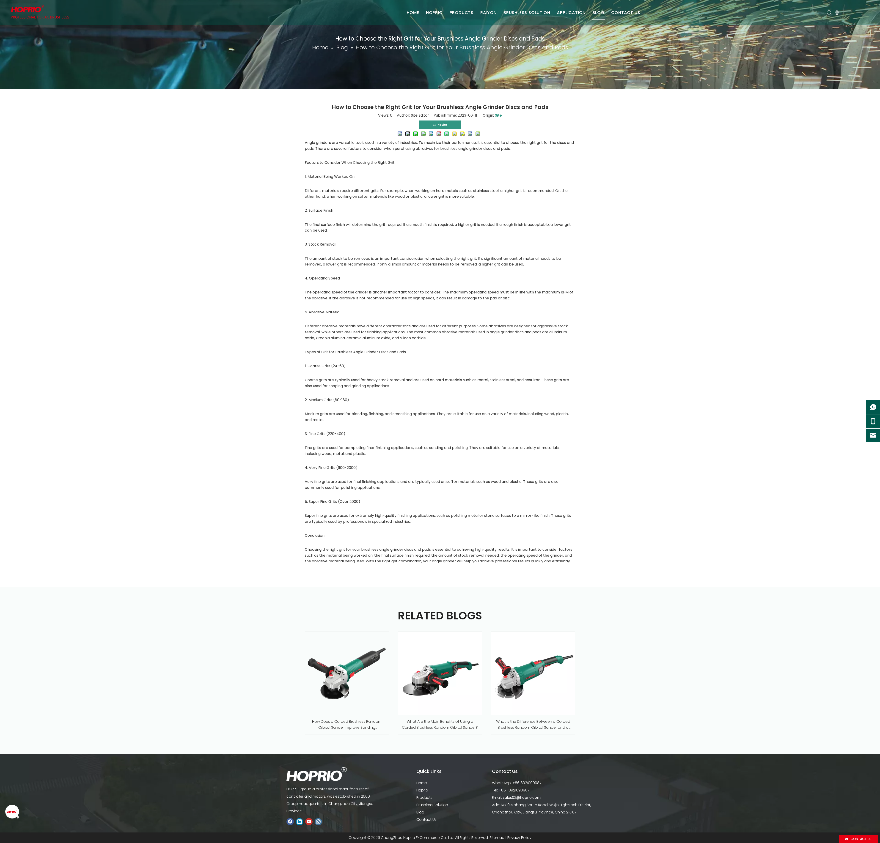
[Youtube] (309, 822)
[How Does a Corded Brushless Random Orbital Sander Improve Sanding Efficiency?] (347, 673)
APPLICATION (571, 12)
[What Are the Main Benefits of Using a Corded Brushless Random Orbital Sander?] (440, 673)
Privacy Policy (519, 837)
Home (421, 783)
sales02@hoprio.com (522, 797)
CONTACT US (625, 12)
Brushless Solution (432, 804)
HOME (413, 12)
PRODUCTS (461, 12)
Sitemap (497, 837)
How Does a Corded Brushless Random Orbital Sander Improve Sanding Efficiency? (347, 724)
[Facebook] (290, 822)
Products (424, 797)
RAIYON (488, 12)
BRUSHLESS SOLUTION (526, 12)
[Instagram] (318, 822)
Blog (420, 812)
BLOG (598, 12)
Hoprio (422, 790)
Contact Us (426, 819)
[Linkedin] (299, 822)
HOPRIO (434, 12)
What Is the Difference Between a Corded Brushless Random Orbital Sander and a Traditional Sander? (533, 724)
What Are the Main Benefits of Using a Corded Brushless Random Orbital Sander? (440, 724)
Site (498, 115)
